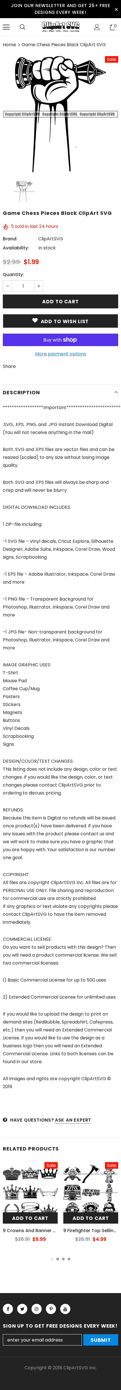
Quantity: (13, 274)
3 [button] (63, 1259)
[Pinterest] (51, 1309)
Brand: (10, 239)
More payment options (60, 354)
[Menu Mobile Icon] (6, 27)
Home (9, 44)
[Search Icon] (22, 27)
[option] (60, 114)
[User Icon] (97, 27)
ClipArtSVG (50, 239)
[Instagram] (37, 1309)
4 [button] (69, 1259)
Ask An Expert (73, 1120)
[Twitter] (22, 1309)
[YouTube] (65, 1309)
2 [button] (57, 1259)
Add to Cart (30, 1218)
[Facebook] (8, 1309)
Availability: (16, 248)
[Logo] (60, 26)
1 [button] (52, 1259)
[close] (116, 9)
